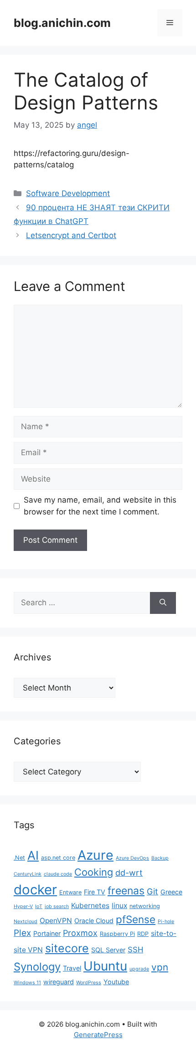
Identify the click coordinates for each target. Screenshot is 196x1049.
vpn (159, 967)
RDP (143, 933)
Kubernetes (90, 905)
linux (119, 905)
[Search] (163, 603)
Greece (171, 892)
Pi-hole (166, 921)
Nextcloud (25, 921)
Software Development (68, 193)
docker (35, 890)
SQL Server (108, 950)
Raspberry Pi (117, 933)
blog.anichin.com (62, 23)
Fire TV (94, 892)
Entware (70, 892)
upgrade (139, 969)
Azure (95, 855)
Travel (72, 968)
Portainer (47, 933)
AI (33, 855)
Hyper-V (23, 906)
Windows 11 (27, 983)
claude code (58, 874)
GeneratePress (98, 1034)
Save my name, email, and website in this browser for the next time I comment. (100, 505)
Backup (160, 858)
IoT (38, 906)
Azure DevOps (132, 858)
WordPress (88, 983)
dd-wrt (129, 873)
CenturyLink (27, 874)
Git (152, 891)
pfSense (135, 919)
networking (144, 906)
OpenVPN (56, 920)
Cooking (93, 872)
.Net (19, 857)
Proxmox (80, 933)
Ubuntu (105, 966)
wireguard (58, 982)
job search (57, 906)
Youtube (116, 982)
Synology (37, 966)
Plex (22, 933)
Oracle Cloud (93, 920)
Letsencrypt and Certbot (71, 235)
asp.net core (58, 857)
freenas (126, 890)
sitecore (67, 948)
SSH (135, 949)
